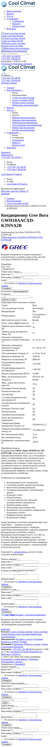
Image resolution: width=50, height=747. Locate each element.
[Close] (12, 76)
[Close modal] (21, 272)
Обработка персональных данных (19, 660)
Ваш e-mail (6, 567)
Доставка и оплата (24, 639)
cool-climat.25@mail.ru (17, 184)
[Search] (7, 73)
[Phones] (2, 73)
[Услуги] (15, 110)
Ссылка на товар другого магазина (18, 570)
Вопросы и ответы (10, 642)
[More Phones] (22, 158)
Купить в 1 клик (8, 300)
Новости (16, 23)
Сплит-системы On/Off (12, 41)
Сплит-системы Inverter (12, 36)
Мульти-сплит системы (12, 46)
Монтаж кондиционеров (23, 117)
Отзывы (23, 642)
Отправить (6, 288)
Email (4, 280)
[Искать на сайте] (28, 54)
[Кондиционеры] (23, 90)
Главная (10, 87)
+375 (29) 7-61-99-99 (10, 78)
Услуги (10, 16)
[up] (31, 297)
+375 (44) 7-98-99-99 (10, 80)
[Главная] (18, 70)
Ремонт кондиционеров (23, 127)
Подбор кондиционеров (23, 130)
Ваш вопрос (7, 717)
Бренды (10, 13)
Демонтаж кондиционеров (24, 122)
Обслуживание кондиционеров (27, 125)
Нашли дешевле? (20, 291)
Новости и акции (32, 644)
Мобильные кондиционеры (14, 51)
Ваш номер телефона (12, 277)
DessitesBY (20, 664)
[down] (2, 297)
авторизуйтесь (21, 552)
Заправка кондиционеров (24, 120)
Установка (38, 639)
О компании (12, 18)
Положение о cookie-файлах (14, 659)
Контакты (11, 28)
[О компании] (20, 133)
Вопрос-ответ (18, 26)
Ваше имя (6, 274)
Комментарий (8, 579)
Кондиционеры (14, 11)
